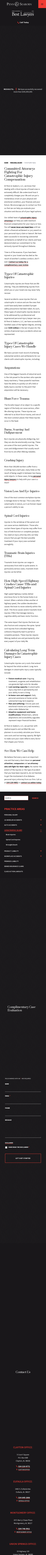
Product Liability (11, 851)
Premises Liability (11, 861)
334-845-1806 (24, 1497)
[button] (42, 4)
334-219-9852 (12, 782)
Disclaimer (9, 1143)
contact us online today (31, 782)
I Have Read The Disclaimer (18, 1147)
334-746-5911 (24, 1528)
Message (8, 1120)
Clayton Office (24, 1470)
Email (7, 1096)
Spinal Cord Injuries (13, 839)
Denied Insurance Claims (14, 866)
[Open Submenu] (41, 820)
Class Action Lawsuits (13, 871)
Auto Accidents (10, 825)
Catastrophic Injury (13, 830)
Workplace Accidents (13, 856)
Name (7, 1084)
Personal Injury (11, 815)
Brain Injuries (11, 834)
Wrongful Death (11, 845)
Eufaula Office (24, 1501)
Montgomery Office (24, 1532)
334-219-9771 (24, 1466)
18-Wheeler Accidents (13, 820)
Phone (7, 1108)
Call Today (24, 22)
